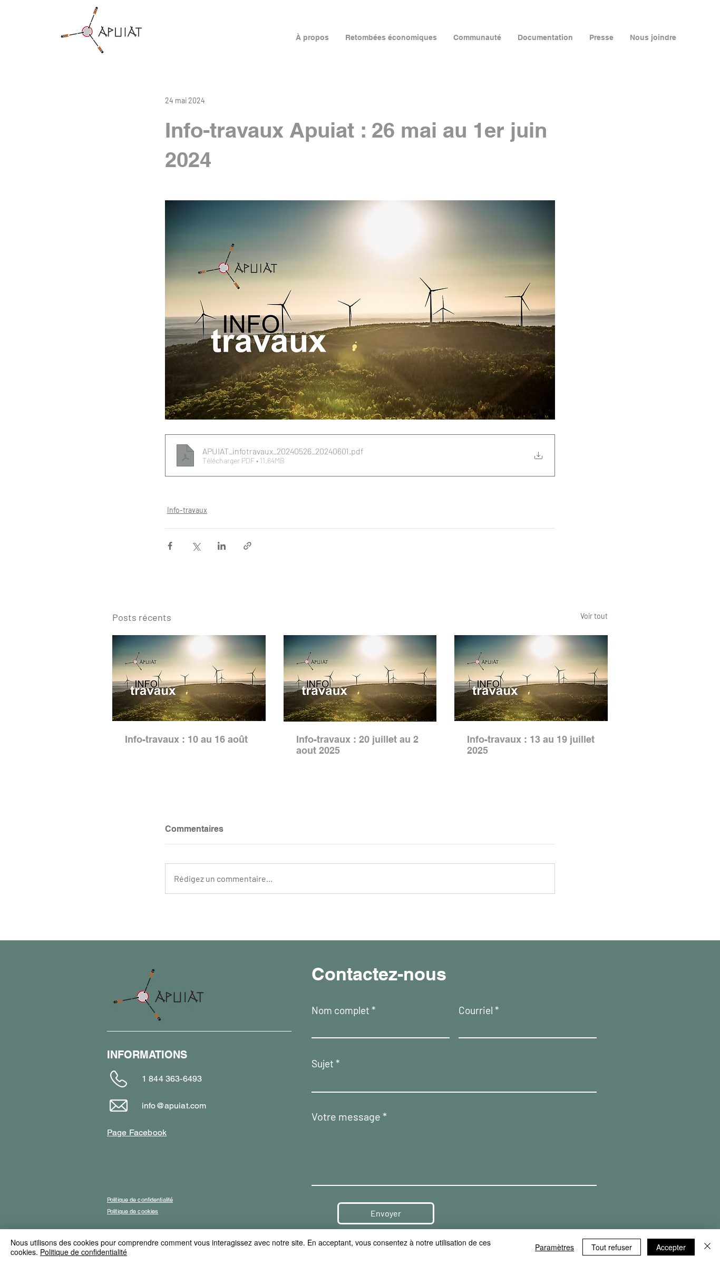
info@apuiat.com (174, 1106)
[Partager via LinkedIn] (222, 546)
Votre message (346, 1116)
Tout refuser (611, 1247)
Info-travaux (187, 509)
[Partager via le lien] (247, 546)
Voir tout (594, 615)
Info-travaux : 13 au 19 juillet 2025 (531, 745)
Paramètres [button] (554, 1247)
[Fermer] (707, 1247)
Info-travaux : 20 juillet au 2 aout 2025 (357, 745)
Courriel (476, 1010)
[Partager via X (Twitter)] (196, 546)
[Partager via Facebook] (170, 546)
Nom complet (340, 1010)
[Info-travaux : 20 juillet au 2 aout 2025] (360, 678)
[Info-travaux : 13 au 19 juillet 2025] (531, 678)
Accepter (671, 1247)
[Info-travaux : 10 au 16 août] (189, 678)
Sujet (323, 1063)
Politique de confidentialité (83, 1252)
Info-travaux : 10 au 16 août (186, 739)
